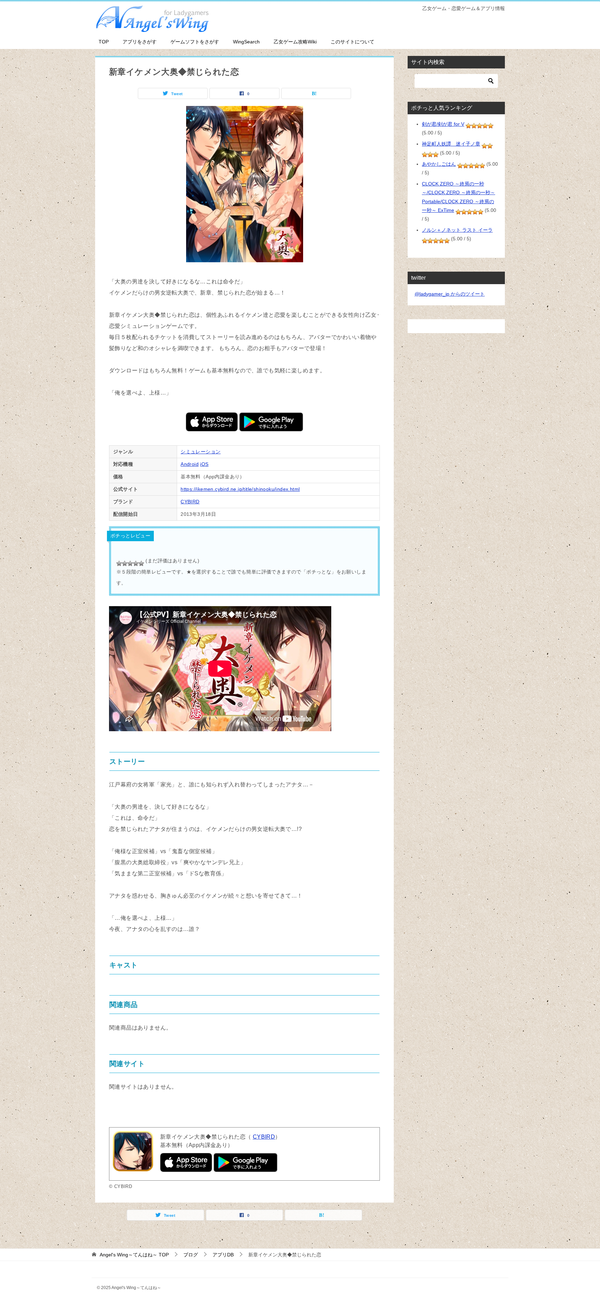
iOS (204, 464)
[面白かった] (136, 563)
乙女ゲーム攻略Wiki (295, 41)
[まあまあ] (130, 563)
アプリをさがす (140, 41)
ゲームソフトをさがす (194, 41)
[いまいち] (124, 563)
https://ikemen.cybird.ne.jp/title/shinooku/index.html (240, 489)
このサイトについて (352, 41)
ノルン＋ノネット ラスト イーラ (457, 230)
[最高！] (141, 563)
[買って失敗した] (119, 563)
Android (190, 464)
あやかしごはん (439, 164)
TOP (104, 41)
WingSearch (246, 41)
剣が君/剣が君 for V (443, 124)
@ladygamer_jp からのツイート (450, 294)
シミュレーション (200, 451)
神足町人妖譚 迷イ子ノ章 (451, 144)
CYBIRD (190, 501)
